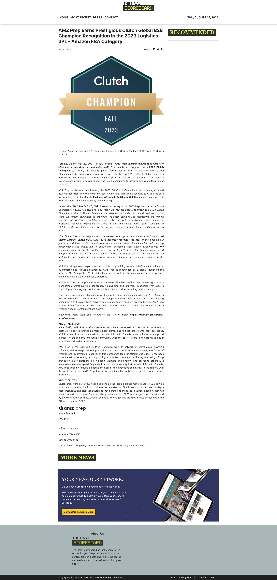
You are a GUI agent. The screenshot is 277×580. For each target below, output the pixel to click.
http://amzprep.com (69, 433)
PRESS (97, 17)
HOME (64, 17)
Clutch (61, 383)
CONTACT (111, 17)
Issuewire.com (103, 163)
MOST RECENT (80, 17)
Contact (213, 577)
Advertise (201, 577)
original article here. (134, 445)
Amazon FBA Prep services (121, 282)
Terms (172, 577)
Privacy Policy (186, 577)
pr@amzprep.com (68, 428)
